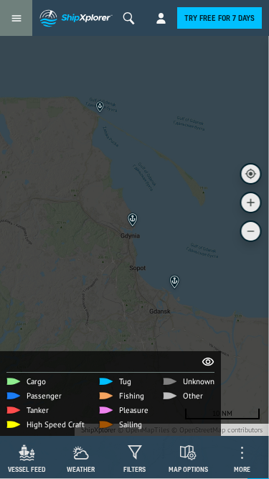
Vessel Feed (27, 469)
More (242, 469)
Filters (134, 469)
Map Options (188, 469)
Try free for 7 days (219, 18)
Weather (81, 469)
